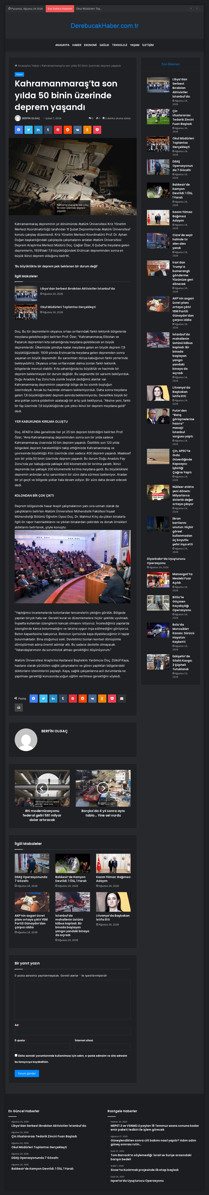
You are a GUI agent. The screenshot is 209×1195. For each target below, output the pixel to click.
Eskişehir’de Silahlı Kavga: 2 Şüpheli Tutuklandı (182, 662)
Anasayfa (62, 45)
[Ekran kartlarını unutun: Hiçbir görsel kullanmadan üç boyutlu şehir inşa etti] (158, 524)
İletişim (148, 45)
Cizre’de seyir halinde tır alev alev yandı (182, 241)
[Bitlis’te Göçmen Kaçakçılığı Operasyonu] (158, 602)
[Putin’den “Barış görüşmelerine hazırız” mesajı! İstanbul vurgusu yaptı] (158, 416)
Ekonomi (90, 45)
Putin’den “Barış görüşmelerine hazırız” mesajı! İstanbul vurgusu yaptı (183, 423)
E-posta (21, 1040)
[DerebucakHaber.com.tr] (104, 26)
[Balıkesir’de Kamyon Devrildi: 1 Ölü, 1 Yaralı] (72, 863)
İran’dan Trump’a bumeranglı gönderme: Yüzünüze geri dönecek (182, 273)
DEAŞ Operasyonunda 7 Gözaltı (31, 879)
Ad (17, 1025)
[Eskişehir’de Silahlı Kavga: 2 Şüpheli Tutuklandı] (158, 662)
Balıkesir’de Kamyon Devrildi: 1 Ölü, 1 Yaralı (71, 879)
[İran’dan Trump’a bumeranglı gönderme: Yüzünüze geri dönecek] (158, 268)
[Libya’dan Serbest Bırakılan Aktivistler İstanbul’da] (26, 293)
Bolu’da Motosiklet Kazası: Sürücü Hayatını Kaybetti (183, 633)
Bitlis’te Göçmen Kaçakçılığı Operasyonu (181, 603)
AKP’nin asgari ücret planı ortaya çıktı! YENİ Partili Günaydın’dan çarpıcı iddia (31, 921)
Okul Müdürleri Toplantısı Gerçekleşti (99, 8)
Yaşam (134, 45)
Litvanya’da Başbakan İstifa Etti (113, 918)
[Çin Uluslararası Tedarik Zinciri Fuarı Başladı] (158, 116)
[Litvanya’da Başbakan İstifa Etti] (113, 902)
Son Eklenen (171, 64)
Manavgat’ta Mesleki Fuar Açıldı (182, 578)
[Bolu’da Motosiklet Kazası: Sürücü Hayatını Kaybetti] (158, 630)
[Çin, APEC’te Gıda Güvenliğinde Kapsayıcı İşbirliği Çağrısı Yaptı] (158, 456)
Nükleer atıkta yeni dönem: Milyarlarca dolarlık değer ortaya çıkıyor (183, 495)
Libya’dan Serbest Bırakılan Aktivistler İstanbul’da (77, 289)
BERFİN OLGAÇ (31, 118)
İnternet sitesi (84, 1040)
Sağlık (104, 45)
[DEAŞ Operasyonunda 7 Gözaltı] (32, 863)
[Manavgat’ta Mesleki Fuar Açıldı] (158, 579)
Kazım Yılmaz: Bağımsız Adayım (113, 879)
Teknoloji (119, 45)
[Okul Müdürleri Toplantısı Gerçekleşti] (26, 312)
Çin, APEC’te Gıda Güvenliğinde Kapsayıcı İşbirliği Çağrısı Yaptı (182, 461)
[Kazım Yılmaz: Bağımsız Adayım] (113, 863)
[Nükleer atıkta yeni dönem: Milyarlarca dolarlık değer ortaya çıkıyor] (158, 492)
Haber (76, 45)
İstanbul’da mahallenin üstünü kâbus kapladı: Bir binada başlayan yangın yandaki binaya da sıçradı (72, 925)
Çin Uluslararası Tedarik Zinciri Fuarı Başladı (183, 117)
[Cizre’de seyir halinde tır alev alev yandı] (158, 240)
